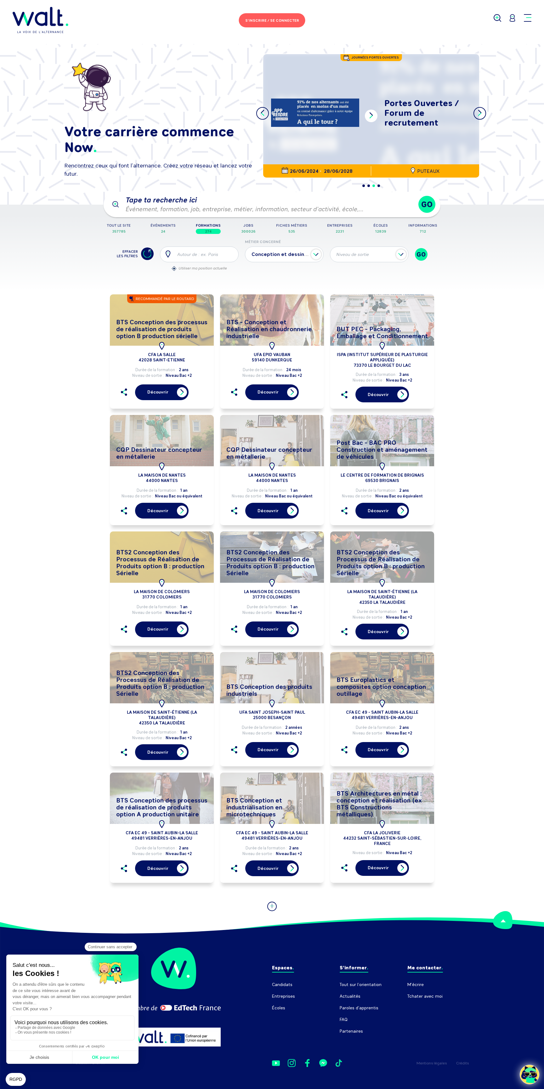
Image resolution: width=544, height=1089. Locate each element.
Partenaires (351, 1031)
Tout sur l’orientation (361, 984)
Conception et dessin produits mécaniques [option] (304, 254)
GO (427, 204)
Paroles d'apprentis (359, 1008)
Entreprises (283, 996)
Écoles (278, 1008)
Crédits (462, 1063)
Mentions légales (431, 1063)
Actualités (350, 996)
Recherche (418, 1008)
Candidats (282, 984)
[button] (363, 185)
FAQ (344, 1019)
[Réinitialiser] (147, 253)
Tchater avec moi (425, 996)
